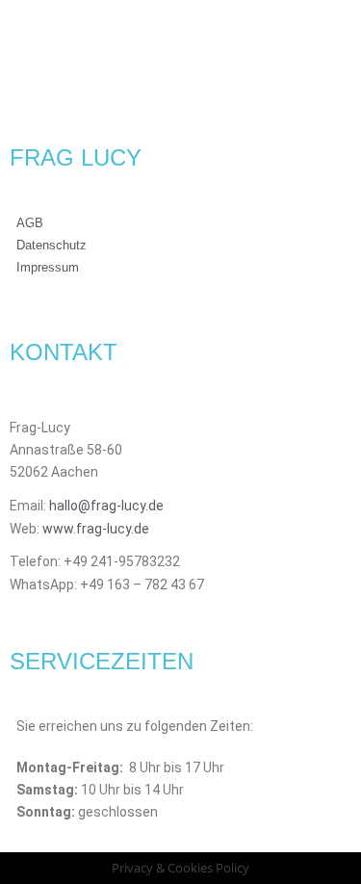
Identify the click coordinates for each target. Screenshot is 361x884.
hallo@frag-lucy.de (108, 505)
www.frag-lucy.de (95, 528)
